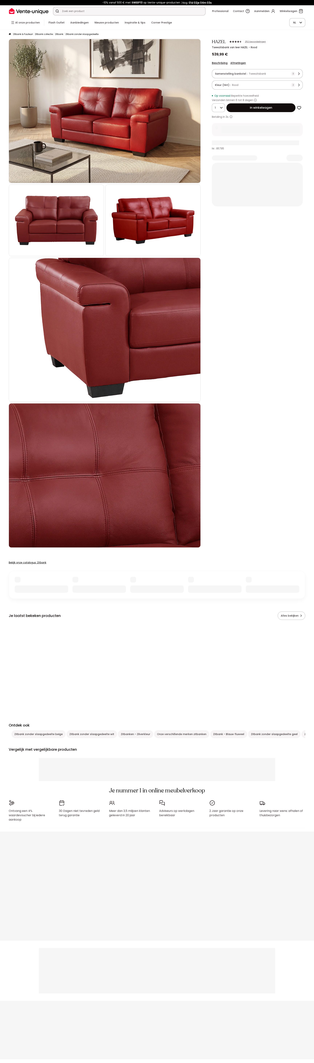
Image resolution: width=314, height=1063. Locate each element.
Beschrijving (220, 63)
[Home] (10, 34)
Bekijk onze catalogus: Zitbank (27, 562)
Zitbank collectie (44, 34)
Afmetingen (238, 63)
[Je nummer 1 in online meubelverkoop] (29, 11)
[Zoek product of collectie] (57, 11)
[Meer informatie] (255, 100)
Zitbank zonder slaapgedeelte (81, 34)
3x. (227, 117)
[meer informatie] (231, 116)
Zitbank (59, 34)
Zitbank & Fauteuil (23, 34)
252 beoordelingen (255, 41)
